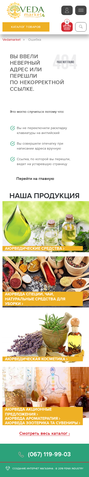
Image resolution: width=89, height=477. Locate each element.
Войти (67, 10)
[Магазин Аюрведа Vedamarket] (26, 10)
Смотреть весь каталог (44, 433)
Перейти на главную (35, 178)
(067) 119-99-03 (49, 454)
